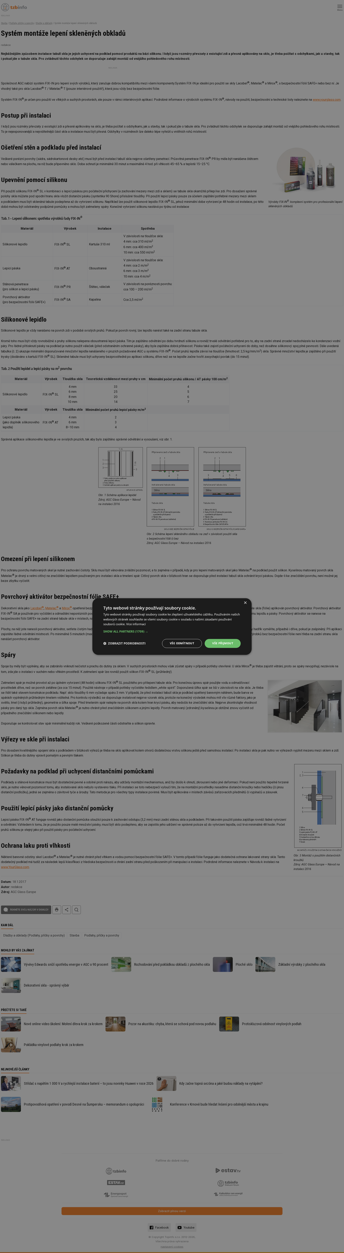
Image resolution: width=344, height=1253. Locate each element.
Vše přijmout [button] (222, 643)
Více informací (136, 624)
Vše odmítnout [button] (182, 643)
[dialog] (172, 626)
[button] (172, 631)
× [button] (245, 602)
